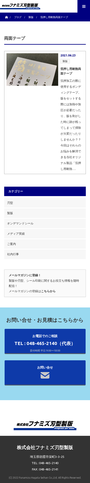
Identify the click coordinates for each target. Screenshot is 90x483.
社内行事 (13, 254)
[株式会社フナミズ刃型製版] (20, 5)
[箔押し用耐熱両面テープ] (32, 69)
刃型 (10, 202)
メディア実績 (16, 233)
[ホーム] (6, 16)
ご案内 (11, 244)
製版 (65, 61)
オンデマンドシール (20, 223)
